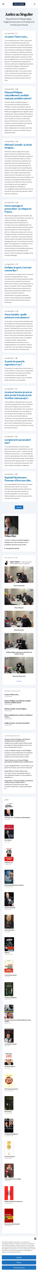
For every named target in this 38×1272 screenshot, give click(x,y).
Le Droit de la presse (10, 1156)
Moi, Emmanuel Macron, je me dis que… (14, 885)
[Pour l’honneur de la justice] (9, 1081)
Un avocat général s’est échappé (13, 1179)
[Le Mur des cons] (9, 854)
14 (17, 141)
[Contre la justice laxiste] (9, 967)
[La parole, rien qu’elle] (9, 899)
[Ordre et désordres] (9, 922)
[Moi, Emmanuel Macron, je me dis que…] (9, 877)
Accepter (19, 1257)
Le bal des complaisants (11, 997)
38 (16, 358)
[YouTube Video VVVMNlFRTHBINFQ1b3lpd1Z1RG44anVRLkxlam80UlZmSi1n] (19, 641)
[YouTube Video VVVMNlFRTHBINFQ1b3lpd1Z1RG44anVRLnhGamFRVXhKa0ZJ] (19, 574)
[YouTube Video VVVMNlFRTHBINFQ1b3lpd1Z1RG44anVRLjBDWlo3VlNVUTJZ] (19, 619)
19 (17, 311)
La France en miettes (10, 1066)
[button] (35, 1238)
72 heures (7, 952)
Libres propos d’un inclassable (12, 1224)
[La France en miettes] (9, 1058)
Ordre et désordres (9, 930)
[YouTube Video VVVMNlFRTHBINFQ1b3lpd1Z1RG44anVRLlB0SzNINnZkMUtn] (19, 665)
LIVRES (7, 799)
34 (16, 474)
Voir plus (19, 507)
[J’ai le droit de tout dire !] (9, 1036)
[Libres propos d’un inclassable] (9, 1216)
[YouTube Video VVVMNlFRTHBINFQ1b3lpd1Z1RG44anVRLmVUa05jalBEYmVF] (19, 597)
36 (17, 202)
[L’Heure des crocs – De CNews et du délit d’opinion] (9, 809)
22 (16, 436)
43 (17, 89)
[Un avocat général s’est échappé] (9, 1171)
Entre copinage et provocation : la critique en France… (18, 716)
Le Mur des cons (9, 862)
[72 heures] (9, 944)
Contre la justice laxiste (11, 975)
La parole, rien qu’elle (10, 907)
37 (17, 264)
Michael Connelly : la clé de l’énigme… (16, 709)
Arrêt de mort (8, 1111)
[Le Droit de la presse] (9, 1148)
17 (16, 389)
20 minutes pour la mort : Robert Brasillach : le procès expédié (18, 1020)
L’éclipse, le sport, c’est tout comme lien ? (17, 723)
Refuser (19, 1262)
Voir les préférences (19, 1267)
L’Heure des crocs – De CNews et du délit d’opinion (17, 817)
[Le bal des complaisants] (9, 989)
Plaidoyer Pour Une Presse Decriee (13, 1201)
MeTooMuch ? (8, 840)
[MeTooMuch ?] (9, 832)
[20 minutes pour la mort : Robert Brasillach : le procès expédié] (9, 1012)
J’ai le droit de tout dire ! (11, 1044)
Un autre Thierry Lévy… (12, 694)
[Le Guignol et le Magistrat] (9, 1126)
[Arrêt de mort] (9, 1103)
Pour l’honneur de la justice (11, 1089)
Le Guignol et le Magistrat (11, 1134)
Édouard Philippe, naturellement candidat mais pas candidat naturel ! (18, 701)
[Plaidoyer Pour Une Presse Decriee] (9, 1193)
